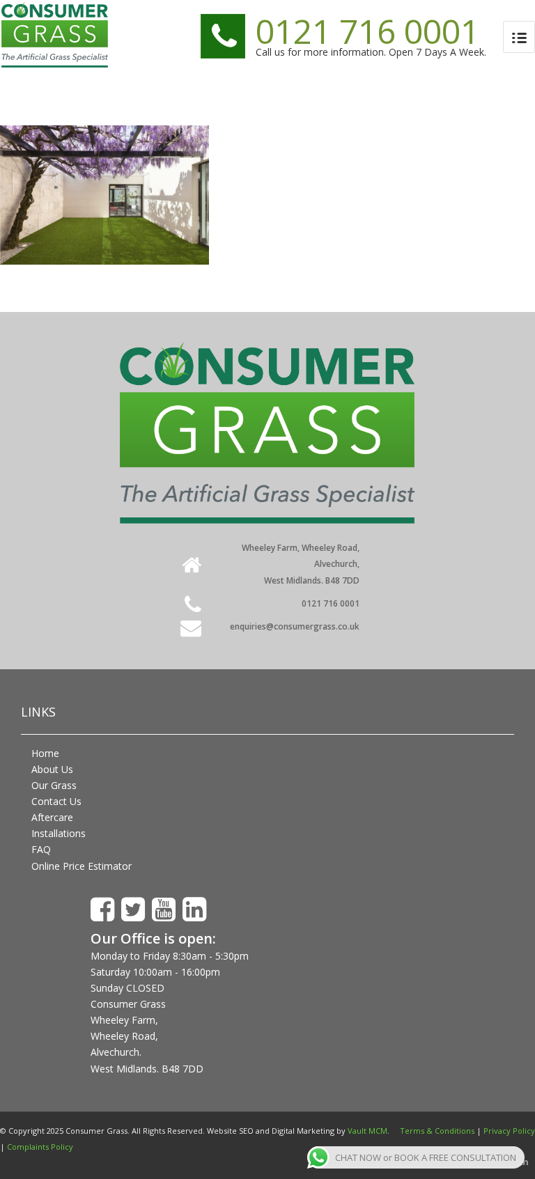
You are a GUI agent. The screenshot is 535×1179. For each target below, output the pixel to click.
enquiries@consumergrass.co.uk (294, 626)
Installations (58, 833)
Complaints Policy (40, 1146)
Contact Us (56, 801)
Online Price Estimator (81, 866)
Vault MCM (367, 1130)
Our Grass (54, 785)
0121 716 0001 (367, 31)
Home (45, 753)
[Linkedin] (524, 1161)
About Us (52, 769)
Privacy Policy (509, 1130)
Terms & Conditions (437, 1130)
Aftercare (52, 817)
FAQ (41, 849)
